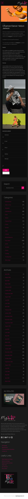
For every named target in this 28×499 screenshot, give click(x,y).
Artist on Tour (8, 204)
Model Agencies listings (7, 459)
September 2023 (9, 322)
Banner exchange (6, 461)
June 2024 (7, 303)
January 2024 (8, 313)
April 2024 (7, 306)
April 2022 (7, 378)
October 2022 (8, 358)
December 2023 (8, 316)
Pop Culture (7, 240)
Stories (6, 250)
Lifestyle (7, 234)
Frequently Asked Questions (8, 449)
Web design (7, 260)
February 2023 (8, 345)
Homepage (4, 445)
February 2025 (8, 287)
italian (6, 230)
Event (6, 214)
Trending (7, 253)
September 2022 (9, 361)
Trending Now (8, 256)
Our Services (5, 466)
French (6, 224)
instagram (10, 36)
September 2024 (9, 293)
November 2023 (8, 319)
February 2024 (8, 309)
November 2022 (8, 355)
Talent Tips (4, 464)
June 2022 (7, 371)
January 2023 (8, 348)
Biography (7, 208)
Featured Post (8, 221)
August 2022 (8, 365)
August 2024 (8, 296)
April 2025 (7, 280)
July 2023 (7, 329)
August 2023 (8, 326)
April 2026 (7, 274)
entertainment (8, 211)
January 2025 (8, 290)
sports (6, 243)
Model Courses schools (7, 463)
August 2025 (8, 277)
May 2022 (7, 374)
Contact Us (4, 451)
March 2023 (7, 342)
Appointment (5, 447)
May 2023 (7, 335)
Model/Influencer (9, 237)
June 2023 (7, 332)
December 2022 (8, 352)
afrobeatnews (8, 201)
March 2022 (7, 381)
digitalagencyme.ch (19, 495)
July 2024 (7, 300)
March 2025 (7, 283)
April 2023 (7, 339)
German (7, 227)
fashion (6, 217)
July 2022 (7, 368)
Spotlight (7, 247)
